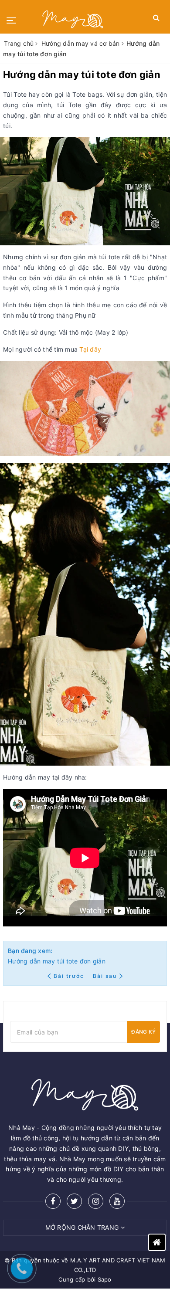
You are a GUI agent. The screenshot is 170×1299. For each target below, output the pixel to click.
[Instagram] (95, 1201)
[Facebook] (53, 1201)
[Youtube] (117, 1201)
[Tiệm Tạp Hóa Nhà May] (73, 19)
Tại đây (90, 349)
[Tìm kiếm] (156, 19)
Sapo (105, 1279)
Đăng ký (143, 1031)
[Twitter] (74, 1201)
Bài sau (105, 976)
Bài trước (70, 976)
